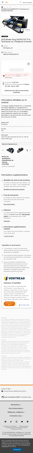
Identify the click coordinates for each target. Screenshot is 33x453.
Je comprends (16, 449)
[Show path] (7, 7)
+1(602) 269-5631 (9, 236)
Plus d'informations (9, 204)
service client (8, 77)
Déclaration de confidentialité (10, 426)
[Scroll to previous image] (3, 150)
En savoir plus (25, 305)
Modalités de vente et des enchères (14, 189)
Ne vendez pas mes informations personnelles (16, 427)
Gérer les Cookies (11, 445)
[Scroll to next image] (30, 150)
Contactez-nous (26, 397)
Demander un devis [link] (9, 303)
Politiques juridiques (23, 426)
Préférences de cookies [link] (16, 429)
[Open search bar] (20, 2)
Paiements (7, 221)
